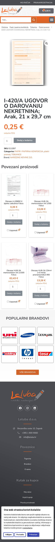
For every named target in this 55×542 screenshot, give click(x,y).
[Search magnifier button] (33, 19)
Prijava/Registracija (43, 2)
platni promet (44, 27)
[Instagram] (27, 408)
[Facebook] (20, 408)
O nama (28, 469)
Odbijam (8, 535)
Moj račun (25, 2)
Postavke (20, 535)
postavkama (27, 528)
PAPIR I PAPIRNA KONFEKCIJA (19, 27)
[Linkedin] (35, 408)
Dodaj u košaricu (24, 140)
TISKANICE (33, 27)
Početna (5, 27)
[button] (51, 20)
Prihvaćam (33, 535)
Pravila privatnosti (27, 502)
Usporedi (13, 230)
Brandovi (27, 464)
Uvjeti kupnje (27, 497)
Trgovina (27, 459)
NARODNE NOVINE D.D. (21, 157)
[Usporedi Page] (19, 230)
